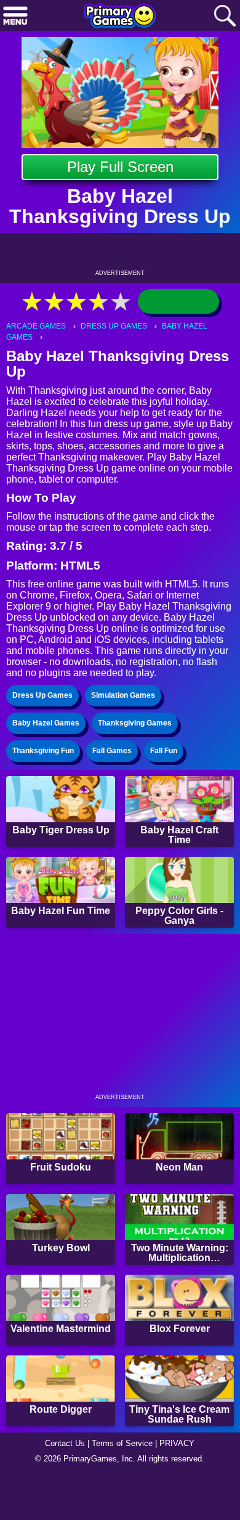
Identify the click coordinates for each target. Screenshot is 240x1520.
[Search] (225, 16)
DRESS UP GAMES (117, 326)
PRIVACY (182, 1487)
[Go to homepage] (120, 16)
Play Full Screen (120, 166)
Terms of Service (123, 1487)
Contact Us (61, 1487)
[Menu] (15, 16)
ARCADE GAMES (37, 326)
